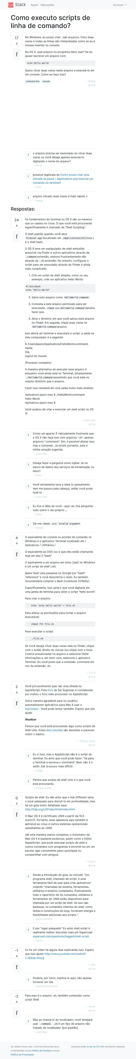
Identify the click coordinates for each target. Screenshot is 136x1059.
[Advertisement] (60, 116)
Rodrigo (91, 81)
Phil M (39, 165)
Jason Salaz (89, 420)
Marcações (47, 5)
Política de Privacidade (22, 1054)
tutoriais (57, 730)
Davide (92, 1006)
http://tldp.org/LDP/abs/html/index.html (50, 809)
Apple (34, 5)
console (46, 81)
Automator (31, 708)
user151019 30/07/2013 (47, 986)
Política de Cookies (41, 1050)
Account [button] (118, 5)
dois (49, 730)
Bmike (38, 187)
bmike (38, 514)
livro (50, 690)
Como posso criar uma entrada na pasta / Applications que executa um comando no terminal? (63, 178)
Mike (93, 964)
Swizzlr (91, 861)
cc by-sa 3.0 (93, 1046)
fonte (92, 85)
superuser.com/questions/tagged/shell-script (61, 936)
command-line (32, 81)
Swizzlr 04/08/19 (44, 919)
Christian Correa (87, 741)
